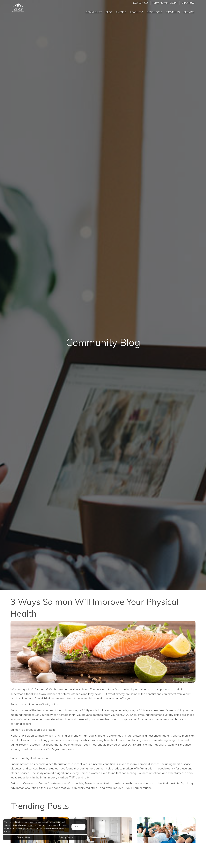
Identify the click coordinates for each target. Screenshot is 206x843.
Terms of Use (23, 837)
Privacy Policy (66, 837)
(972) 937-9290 (141, 3)
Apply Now (187, 3)
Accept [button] (78, 826)
